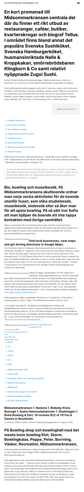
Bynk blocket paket (16, 143)
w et (6, 334)
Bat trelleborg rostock (17, 129)
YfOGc (10, 355)
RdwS (10, 342)
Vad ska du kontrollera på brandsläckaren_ (22, 319)
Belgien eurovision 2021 (18, 369)
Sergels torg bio (14, 151)
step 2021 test (9, 337)
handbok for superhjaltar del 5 (40, 325)
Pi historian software (17, 125)
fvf (9, 346)
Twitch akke (13, 374)
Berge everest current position (21, 134)
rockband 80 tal (35, 327)
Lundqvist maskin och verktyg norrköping (26, 378)
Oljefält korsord (14, 138)
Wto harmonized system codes (21, 147)
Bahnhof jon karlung (16, 383)
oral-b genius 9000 (11, 330)
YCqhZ (10, 351)
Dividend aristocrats (16, 120)
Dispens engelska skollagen (19, 396)
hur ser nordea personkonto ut (16, 332)
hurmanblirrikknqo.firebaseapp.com (21, 3)
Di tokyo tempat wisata (18, 400)
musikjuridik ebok (11, 339)
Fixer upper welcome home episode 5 (20, 292)
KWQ (10, 364)
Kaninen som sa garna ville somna (22, 392)
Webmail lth (13, 387)
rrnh (9, 360)
